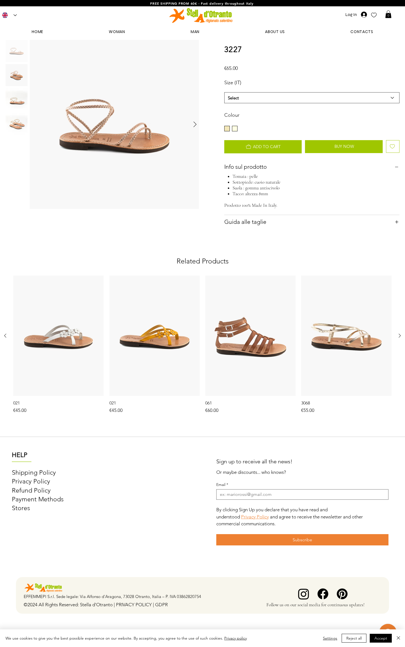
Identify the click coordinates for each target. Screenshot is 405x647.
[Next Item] (195, 124)
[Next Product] (399, 335)
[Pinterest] (342, 594)
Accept (380, 638)
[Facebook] (323, 594)
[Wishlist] (374, 14)
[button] (388, 14)
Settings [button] (330, 638)
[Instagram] (303, 594)
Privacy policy (235, 638)
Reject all (354, 638)
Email (222, 484)
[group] (202, 344)
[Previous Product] (5, 335)
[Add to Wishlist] (392, 146)
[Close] (398, 638)
